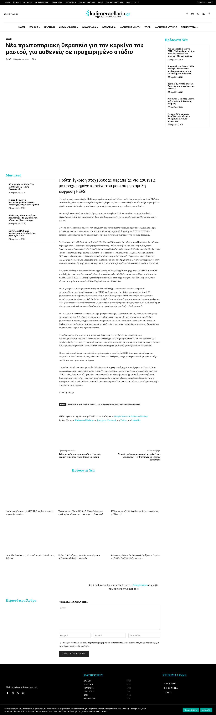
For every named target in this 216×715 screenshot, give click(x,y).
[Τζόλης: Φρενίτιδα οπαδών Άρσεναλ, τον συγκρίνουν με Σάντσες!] (135, 492)
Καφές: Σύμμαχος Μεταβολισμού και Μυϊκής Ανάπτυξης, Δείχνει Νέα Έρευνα (24, 202)
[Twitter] (178, 13)
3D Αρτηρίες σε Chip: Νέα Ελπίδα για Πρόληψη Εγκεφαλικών (21, 186)
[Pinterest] (157, 59)
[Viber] (151, 59)
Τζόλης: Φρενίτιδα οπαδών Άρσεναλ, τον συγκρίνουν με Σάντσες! (181, 86)
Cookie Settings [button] (190, 710)
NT (10, 59)
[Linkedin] (183, 13)
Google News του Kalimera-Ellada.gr (131, 416)
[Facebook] (167, 13)
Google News (140, 585)
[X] (130, 59)
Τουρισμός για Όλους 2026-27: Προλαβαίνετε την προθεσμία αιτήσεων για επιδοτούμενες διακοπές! (181, 70)
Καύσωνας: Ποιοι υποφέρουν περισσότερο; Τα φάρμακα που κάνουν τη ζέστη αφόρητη (23, 217)
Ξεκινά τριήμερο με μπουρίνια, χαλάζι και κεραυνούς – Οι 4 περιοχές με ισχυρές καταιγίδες (139, 457)
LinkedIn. (136, 420)
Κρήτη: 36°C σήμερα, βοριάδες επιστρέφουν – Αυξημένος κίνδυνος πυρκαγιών (179, 117)
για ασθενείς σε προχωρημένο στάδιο (81, 404)
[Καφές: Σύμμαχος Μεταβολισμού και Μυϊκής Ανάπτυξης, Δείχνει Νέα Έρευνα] (45, 203)
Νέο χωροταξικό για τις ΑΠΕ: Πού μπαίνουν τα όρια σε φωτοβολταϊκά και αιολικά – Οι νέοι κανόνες (181, 52)
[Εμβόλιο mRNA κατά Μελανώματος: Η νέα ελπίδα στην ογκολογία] (45, 234)
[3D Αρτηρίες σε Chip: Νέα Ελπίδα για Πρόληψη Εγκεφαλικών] (45, 188)
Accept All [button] (206, 710)
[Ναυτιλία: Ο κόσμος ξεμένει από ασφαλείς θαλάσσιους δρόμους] (30, 536)
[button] (208, 12)
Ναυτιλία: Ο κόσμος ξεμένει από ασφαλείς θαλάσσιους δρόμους (181, 101)
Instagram (101, 420)
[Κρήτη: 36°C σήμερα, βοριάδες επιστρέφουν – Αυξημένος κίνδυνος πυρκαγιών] (83, 536)
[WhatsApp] (137, 59)
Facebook (111, 420)
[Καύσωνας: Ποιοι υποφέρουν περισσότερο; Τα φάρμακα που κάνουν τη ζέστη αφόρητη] (45, 219)
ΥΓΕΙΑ (8, 39)
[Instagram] (173, 13)
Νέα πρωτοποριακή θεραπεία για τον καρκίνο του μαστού (118, 404)
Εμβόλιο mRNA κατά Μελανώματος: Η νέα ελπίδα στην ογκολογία (22, 233)
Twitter (123, 420)
